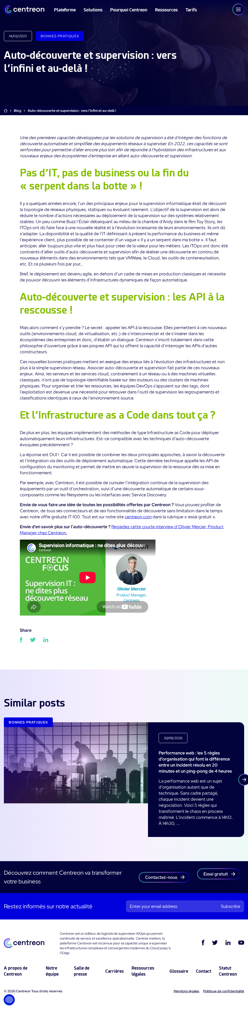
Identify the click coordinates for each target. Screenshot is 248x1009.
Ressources (166, 9)
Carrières (114, 971)
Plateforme (65, 9)
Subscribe (230, 906)
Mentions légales (186, 991)
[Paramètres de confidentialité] (9, 999)
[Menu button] (238, 9)
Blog (17, 110)
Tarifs (191, 9)
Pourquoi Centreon (128, 9)
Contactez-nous (161, 877)
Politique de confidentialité (223, 991)
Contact (203, 971)
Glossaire (179, 971)
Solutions (93, 9)
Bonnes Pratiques (60, 36)
